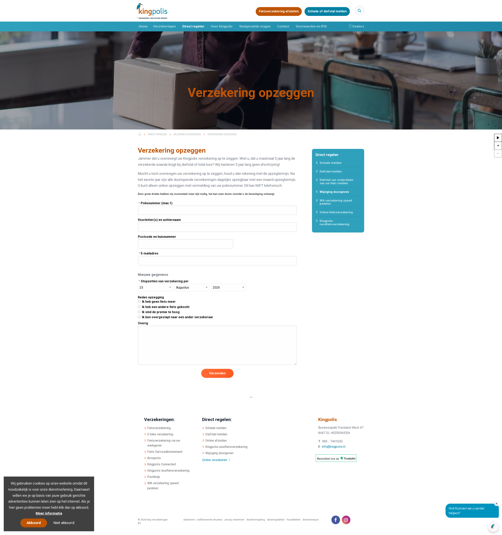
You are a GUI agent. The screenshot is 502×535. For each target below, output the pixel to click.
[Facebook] (335, 520)
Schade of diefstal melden (327, 11)
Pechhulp (153, 477)
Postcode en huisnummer (157, 237)
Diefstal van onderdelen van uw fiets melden (336, 181)
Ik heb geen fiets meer (159, 302)
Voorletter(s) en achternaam (159, 220)
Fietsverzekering (159, 428)
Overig (143, 323)
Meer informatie (49, 513)
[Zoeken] (359, 10)
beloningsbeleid (275, 519)
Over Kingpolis (222, 26)
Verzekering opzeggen (222, 134)
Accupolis (154, 458)
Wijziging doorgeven (187, 134)
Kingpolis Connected (161, 464)
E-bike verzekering (160, 434)
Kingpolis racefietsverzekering (334, 222)
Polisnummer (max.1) (155, 203)
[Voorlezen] (498, 138)
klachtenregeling (256, 519)
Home (143, 26)
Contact (283, 26)
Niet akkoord (63, 522)
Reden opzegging (151, 297)
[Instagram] (346, 520)
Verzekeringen (164, 26)
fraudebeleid (293, 519)
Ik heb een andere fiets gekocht (165, 307)
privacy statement (234, 519)
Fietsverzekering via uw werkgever (163, 443)
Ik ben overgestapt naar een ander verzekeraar (177, 317)
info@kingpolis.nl (333, 446)
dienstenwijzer (311, 519)
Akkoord (34, 522)
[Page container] (251, 400)
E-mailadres (148, 253)
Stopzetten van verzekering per (164, 281)
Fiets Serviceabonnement (164, 452)
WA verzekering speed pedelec (336, 202)
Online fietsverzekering (336, 212)
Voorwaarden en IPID (311, 26)
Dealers (358, 26)
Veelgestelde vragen (255, 26)
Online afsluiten (216, 440)
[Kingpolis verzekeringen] (160, 11)
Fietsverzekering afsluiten (279, 11)
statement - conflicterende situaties (202, 519)
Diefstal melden (331, 171)
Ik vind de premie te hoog (161, 312)
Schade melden (331, 163)
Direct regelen (193, 26)
